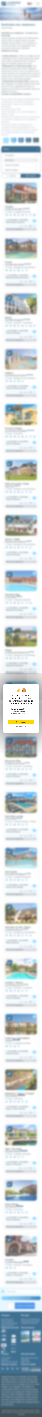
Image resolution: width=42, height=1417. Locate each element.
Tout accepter (21, 722)
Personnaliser (21, 726)
